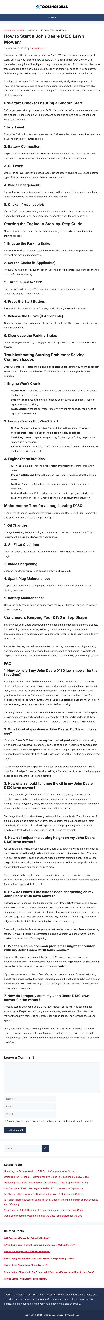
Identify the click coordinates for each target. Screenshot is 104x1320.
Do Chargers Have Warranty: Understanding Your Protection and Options (44, 1194)
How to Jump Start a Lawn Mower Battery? (25, 1265)
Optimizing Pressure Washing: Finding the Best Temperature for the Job (43, 1215)
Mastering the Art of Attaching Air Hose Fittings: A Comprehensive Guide (44, 1210)
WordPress (73, 1315)
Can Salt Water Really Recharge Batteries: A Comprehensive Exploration (43, 1188)
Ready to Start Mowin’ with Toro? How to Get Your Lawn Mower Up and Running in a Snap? (49, 1272)
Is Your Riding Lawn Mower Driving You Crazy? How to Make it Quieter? (39, 1245)
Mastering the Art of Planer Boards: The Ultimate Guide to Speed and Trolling (46, 1182)
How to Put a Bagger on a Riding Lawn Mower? (27, 1251)
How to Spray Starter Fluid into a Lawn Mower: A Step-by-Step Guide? (39, 1258)
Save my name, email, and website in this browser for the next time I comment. (50, 1121)
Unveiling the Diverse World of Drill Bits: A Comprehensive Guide (39, 1171)
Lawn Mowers (17, 30)
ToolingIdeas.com (13, 1294)
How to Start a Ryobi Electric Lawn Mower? (25, 1278)
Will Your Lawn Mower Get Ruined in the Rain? (27, 1238)
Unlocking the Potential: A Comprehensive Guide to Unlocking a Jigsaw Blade (46, 1177)
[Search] (45, 1148)
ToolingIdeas (49, 1315)
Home (6, 30)
